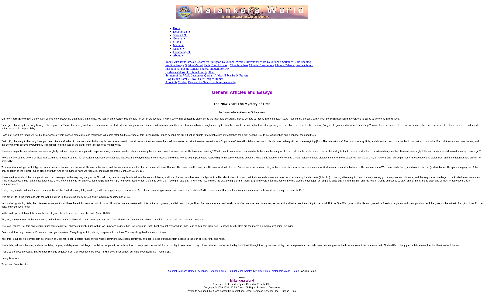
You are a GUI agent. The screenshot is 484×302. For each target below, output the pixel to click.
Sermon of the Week (177, 75)
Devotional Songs (196, 72)
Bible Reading (302, 61)
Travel (193, 78)
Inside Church (304, 65)
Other (211, 72)
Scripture (287, 61)
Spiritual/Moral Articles (240, 271)
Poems (185, 68)
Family (185, 78)
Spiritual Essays (174, 65)
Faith (207, 65)
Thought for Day (219, 68)
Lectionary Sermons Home (211, 271)
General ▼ (179, 38)
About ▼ (178, 55)
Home (176, 28)
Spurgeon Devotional (222, 61)
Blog (168, 78)
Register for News (199, 82)
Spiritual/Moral (194, 65)
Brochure (216, 82)
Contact (182, 82)
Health (176, 78)
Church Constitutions (261, 65)
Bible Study (231, 75)
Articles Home (262, 271)
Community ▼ (182, 52)
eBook (177, 41)
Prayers (243, 75)
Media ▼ (178, 45)
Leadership (229, 82)
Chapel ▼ (179, 48)
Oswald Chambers (198, 61)
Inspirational (172, 68)
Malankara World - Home (285, 271)
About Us (171, 82)
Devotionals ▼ (182, 31)
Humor (219, 78)
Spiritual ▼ (180, 35)
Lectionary (197, 75)
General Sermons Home (181, 271)
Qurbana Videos (175, 72)
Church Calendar (285, 65)
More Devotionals (270, 61)
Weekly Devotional (247, 61)
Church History (220, 65)
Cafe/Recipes (206, 78)
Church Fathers (239, 65)
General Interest (199, 68)
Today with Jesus (175, 61)
